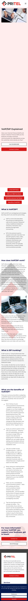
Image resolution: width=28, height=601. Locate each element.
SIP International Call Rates (14, 198)
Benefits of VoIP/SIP (14, 202)
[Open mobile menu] (25, 3)
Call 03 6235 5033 (14, 144)
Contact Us (14, 538)
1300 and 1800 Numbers (14, 194)
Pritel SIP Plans (14, 189)
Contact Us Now (14, 149)
